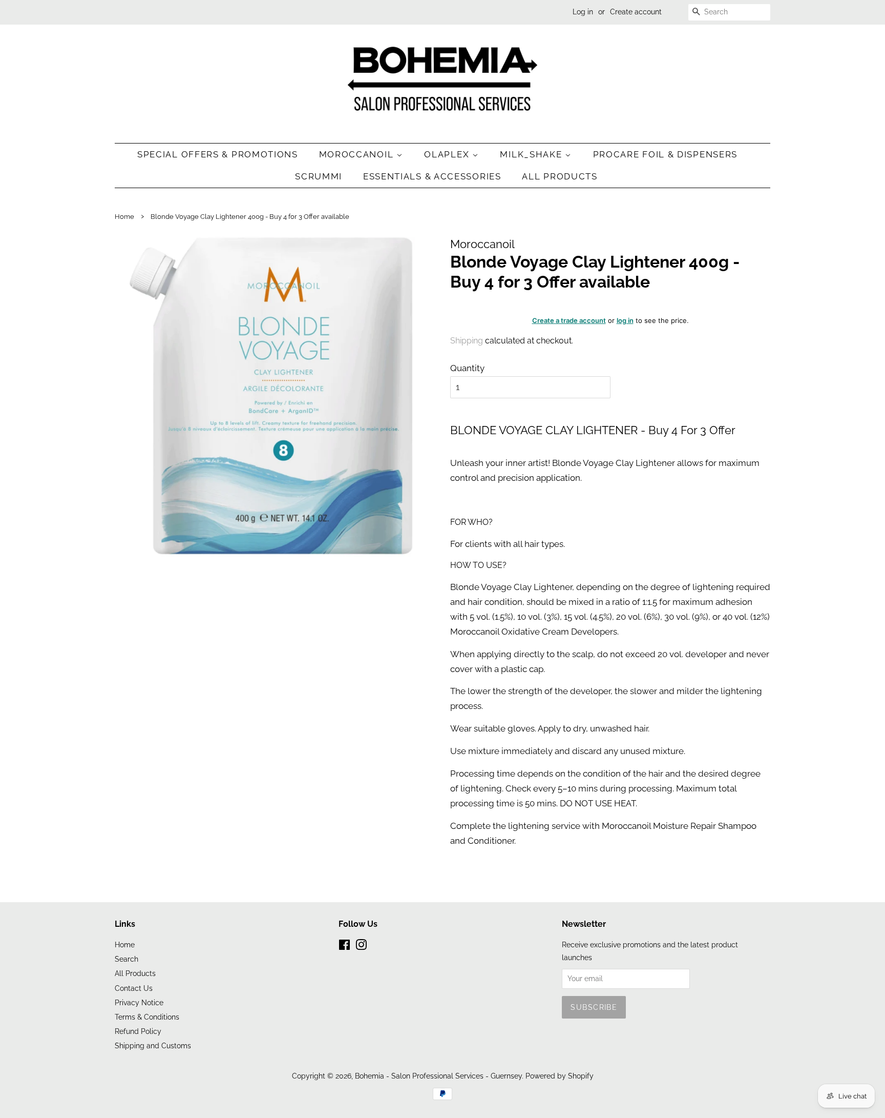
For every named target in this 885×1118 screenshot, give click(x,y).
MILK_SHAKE (532, 154)
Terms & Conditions (147, 1016)
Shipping (466, 340)
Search (126, 958)
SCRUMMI (318, 176)
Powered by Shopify (559, 1075)
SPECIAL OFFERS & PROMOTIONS (217, 154)
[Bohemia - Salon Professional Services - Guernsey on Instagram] (361, 946)
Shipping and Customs (153, 1045)
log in (625, 320)
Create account (636, 12)
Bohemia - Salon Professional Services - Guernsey (438, 1075)
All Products (559, 176)
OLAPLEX (448, 154)
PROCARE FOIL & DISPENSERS (665, 154)
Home (124, 216)
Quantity (467, 368)
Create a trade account (569, 320)
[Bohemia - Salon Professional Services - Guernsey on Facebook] (344, 946)
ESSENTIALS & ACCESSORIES (432, 176)
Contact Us (134, 988)
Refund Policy (138, 1031)
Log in (583, 12)
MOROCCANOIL (357, 154)
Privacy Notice (139, 1002)
